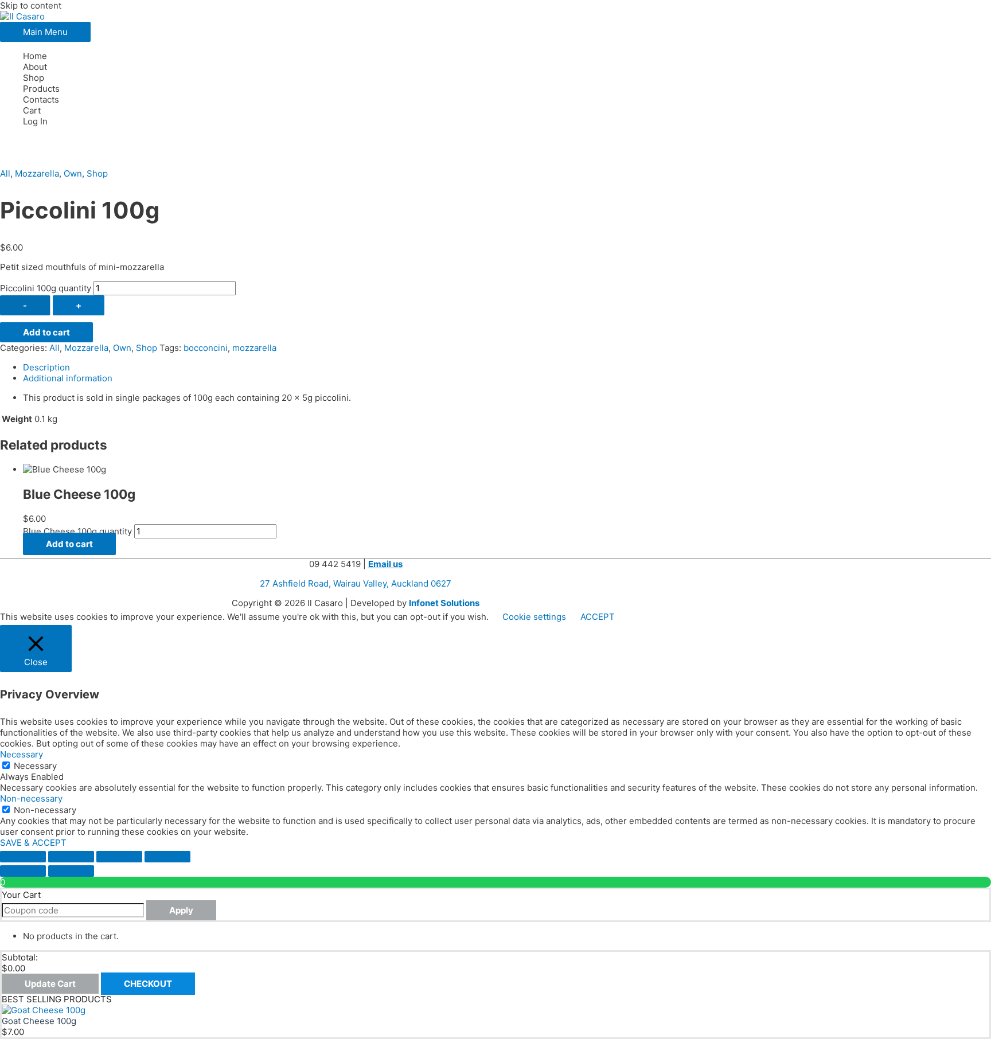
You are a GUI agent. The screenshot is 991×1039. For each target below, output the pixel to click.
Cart (32, 110)
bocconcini (206, 347)
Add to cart (46, 332)
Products (41, 88)
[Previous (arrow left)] (23, 871)
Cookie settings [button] (534, 616)
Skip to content (30, 5)
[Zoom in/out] (23, 856)
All (5, 173)
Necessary (35, 765)
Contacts (41, 99)
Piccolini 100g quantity (45, 288)
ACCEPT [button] (597, 616)
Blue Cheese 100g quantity (77, 531)
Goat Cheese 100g (39, 1020)
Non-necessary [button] (31, 798)
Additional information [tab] (67, 378)
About (35, 66)
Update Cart (50, 983)
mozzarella (254, 347)
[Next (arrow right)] (71, 871)
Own (73, 173)
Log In (35, 121)
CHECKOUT (148, 983)
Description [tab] (46, 367)
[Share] (119, 856)
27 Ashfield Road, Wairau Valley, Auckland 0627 (355, 583)
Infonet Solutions (444, 602)
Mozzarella (37, 173)
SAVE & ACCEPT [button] (33, 842)
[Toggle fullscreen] (71, 856)
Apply (181, 910)
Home (35, 55)
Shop (33, 77)
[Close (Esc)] (167, 856)
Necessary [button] (21, 754)
